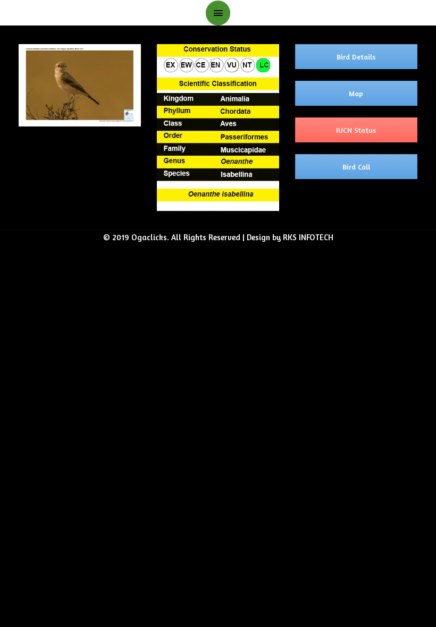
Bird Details (356, 56)
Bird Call (356, 166)
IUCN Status (356, 129)
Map (356, 93)
